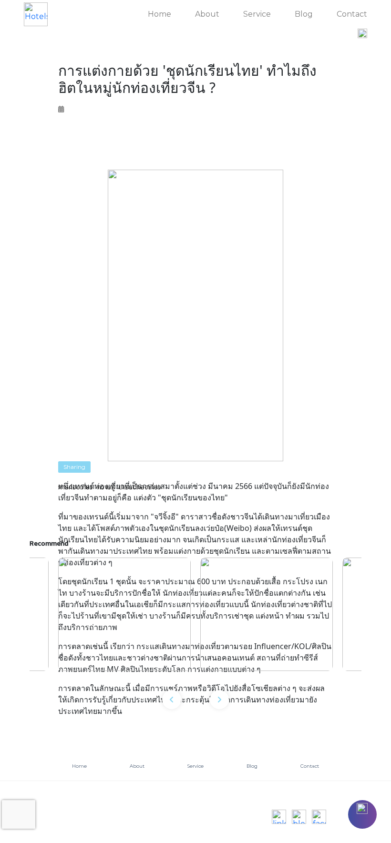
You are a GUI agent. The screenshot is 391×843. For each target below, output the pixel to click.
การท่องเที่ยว (75, 487)
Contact (352, 14)
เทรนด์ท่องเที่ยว (140, 487)
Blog (304, 14)
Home (159, 14)
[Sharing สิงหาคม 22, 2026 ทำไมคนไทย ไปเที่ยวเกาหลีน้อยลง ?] (267, 614)
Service (257, 14)
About (207, 14)
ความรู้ (106, 487)
